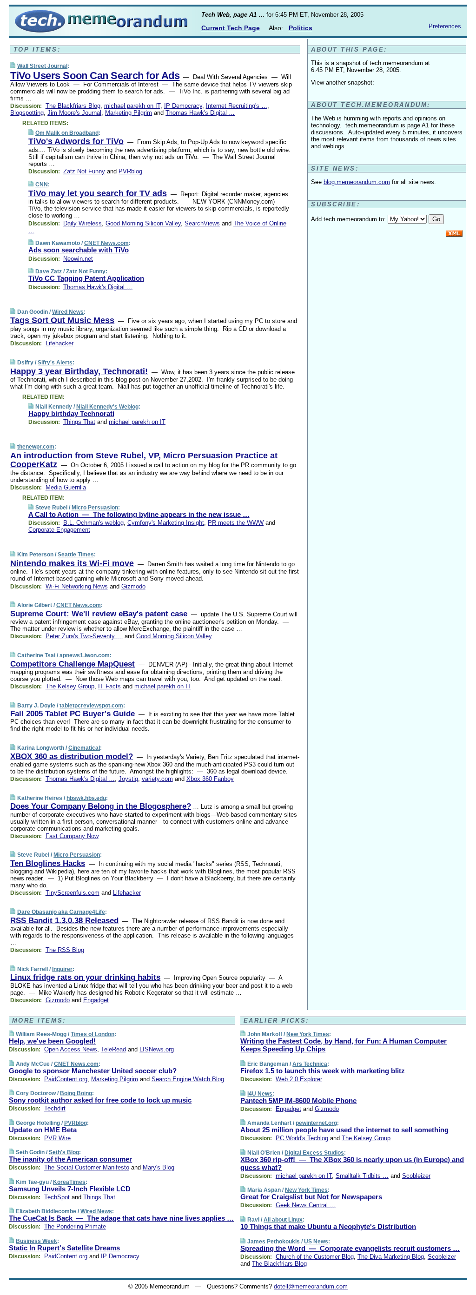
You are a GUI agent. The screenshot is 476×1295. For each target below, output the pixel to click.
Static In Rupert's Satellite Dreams (64, 1248)
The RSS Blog (65, 949)
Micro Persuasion (95, 507)
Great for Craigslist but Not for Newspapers (311, 1197)
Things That (79, 421)
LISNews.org (156, 1049)
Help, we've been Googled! (52, 1041)
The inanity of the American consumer (70, 1159)
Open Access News (70, 1049)
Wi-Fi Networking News (77, 586)
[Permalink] (12, 65)
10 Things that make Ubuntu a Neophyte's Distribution (328, 1226)
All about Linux (283, 1219)
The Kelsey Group (70, 686)
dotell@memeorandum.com (311, 1286)
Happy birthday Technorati (71, 413)
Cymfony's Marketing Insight (165, 522)
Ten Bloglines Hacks (47, 863)
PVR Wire (57, 1138)
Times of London (92, 1034)
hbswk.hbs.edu (86, 798)
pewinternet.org (316, 1123)
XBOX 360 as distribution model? (71, 756)
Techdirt (55, 1108)
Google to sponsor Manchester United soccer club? (93, 1071)
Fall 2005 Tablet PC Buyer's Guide (72, 713)
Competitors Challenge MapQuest (72, 664)
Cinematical (84, 748)
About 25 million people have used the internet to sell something (344, 1130)
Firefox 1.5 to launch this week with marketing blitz (322, 1071)
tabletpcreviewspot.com (91, 705)
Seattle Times (76, 554)
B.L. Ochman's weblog (93, 522)
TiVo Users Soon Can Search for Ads (94, 75)
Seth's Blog (64, 1152)
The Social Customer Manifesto (86, 1167)
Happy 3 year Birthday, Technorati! (79, 371)
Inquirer (62, 969)
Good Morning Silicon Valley (143, 223)
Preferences (445, 26)
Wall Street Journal (42, 66)
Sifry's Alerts (55, 362)
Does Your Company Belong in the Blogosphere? (100, 806)
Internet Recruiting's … (236, 105)
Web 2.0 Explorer (299, 1079)
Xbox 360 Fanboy (210, 778)
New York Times (307, 1034)
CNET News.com (106, 243)
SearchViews (202, 223)
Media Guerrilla (66, 487)
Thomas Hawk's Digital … (200, 112)
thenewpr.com (35, 446)
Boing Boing (76, 1093)
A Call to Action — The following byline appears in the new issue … (139, 514)
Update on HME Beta (43, 1130)
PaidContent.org (65, 1079)
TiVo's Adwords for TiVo (76, 141)
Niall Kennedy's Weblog (107, 407)
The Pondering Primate (75, 1226)
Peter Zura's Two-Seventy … (84, 636)
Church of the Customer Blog (315, 1256)
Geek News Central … (306, 1205)
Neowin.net (78, 258)
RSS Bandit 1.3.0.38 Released (64, 920)
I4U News (259, 1094)
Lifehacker (59, 343)
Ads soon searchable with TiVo (78, 250)
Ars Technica (309, 1064)
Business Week (36, 1241)
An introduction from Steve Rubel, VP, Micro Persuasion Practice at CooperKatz (144, 460)
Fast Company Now (72, 835)
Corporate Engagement (59, 529)
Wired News (68, 312)
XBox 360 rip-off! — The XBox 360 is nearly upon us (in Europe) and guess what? (352, 1163)
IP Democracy (183, 105)
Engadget (96, 1000)
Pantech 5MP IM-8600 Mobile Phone (298, 1100)
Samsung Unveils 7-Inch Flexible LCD (70, 1189)
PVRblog (130, 171)
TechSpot (57, 1197)
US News (316, 1241)
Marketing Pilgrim (128, 112)
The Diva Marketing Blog (390, 1256)
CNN (41, 184)
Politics (300, 28)
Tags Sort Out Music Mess (62, 320)
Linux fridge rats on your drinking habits (85, 977)
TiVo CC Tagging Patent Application (86, 278)
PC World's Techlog (302, 1138)
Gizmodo (133, 586)
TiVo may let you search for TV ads (97, 193)
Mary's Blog (158, 1167)
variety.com (157, 778)
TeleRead (113, 1049)
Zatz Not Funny (84, 171)
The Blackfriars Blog (73, 105)
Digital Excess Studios (314, 1153)
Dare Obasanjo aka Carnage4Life (61, 912)
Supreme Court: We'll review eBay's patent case (98, 613)
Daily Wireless (82, 223)
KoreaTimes (69, 1182)
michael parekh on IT (132, 105)
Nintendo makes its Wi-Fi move (72, 563)
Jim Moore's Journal (74, 112)
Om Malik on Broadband (67, 133)
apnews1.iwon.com (85, 655)
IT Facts (109, 686)
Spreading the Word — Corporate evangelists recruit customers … (350, 1248)
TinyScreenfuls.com (72, 892)
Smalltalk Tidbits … (362, 1175)
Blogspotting (27, 112)
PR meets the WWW (236, 522)
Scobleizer (416, 1175)
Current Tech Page (230, 28)
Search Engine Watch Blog (188, 1079)
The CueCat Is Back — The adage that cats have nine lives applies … (121, 1218)
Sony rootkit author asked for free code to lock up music (100, 1100)
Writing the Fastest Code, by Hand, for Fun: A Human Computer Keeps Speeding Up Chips (343, 1045)
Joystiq (128, 778)
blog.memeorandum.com (357, 181)
